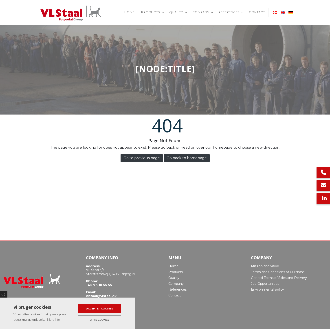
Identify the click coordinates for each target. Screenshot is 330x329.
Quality (173, 277)
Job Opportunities (265, 283)
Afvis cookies (99, 319)
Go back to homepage (187, 158)
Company (176, 283)
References (177, 289)
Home (173, 266)
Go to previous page (141, 158)
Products (175, 272)
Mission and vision (265, 266)
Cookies (3, 294)
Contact (174, 295)
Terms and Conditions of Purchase (278, 272)
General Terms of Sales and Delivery (279, 277)
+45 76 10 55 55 (99, 285)
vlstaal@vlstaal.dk (101, 296)
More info (53, 319)
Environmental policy (267, 289)
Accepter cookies (99, 308)
